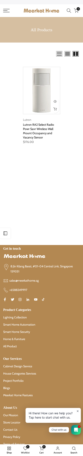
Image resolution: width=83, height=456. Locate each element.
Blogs (6, 388)
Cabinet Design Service (17, 366)
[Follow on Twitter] (12, 299)
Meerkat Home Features (18, 395)
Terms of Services (14, 444)
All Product (10, 346)
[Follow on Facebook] (5, 299)
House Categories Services (19, 373)
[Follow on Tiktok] (43, 299)
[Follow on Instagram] (20, 299)
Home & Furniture (14, 339)
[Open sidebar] (5, 233)
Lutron (27, 120)
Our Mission (10, 415)
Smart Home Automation (19, 324)
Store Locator (11, 422)
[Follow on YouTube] (35, 299)
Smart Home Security (16, 332)
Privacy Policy (11, 437)
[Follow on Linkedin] (28, 299)
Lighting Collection (15, 317)
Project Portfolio (13, 381)
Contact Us (10, 430)
